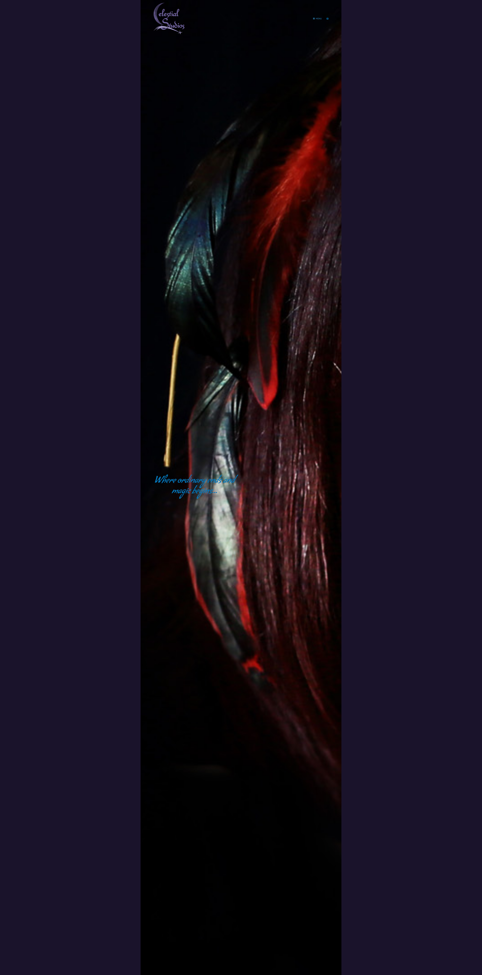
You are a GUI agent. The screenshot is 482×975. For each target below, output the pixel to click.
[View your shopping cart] (327, 18)
